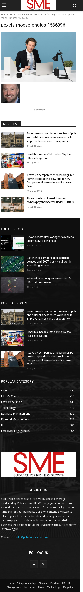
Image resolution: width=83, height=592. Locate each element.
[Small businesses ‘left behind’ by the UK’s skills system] (12, 160)
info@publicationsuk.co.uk (32, 537)
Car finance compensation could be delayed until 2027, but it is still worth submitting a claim (49, 261)
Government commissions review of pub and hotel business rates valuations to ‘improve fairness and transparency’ (51, 137)
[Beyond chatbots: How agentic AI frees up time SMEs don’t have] (12, 243)
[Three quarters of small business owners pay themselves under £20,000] (12, 204)
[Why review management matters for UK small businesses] (12, 285)
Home (4, 14)
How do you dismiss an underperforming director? (38, 14)
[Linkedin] (34, 564)
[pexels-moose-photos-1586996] (38, 57)
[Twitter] (43, 564)
